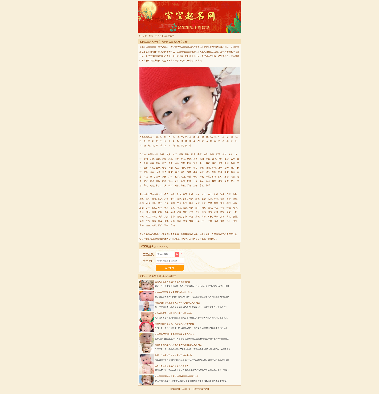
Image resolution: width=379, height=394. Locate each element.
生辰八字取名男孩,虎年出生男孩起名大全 (172, 282)
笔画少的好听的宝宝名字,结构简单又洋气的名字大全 (177, 303)
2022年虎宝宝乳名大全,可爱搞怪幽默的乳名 (173, 292)
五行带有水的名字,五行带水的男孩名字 (171, 366)
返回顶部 (187, 389)
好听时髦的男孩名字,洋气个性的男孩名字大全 (174, 324)
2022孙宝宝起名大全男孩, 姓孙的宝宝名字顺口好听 (177, 376)
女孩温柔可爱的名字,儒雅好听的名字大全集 (173, 313)
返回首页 (175, 389)
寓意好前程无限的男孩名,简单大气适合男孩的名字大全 (178, 345)
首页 (151, 36)
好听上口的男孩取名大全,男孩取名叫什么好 (173, 355)
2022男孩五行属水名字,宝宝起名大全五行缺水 (174, 334)
